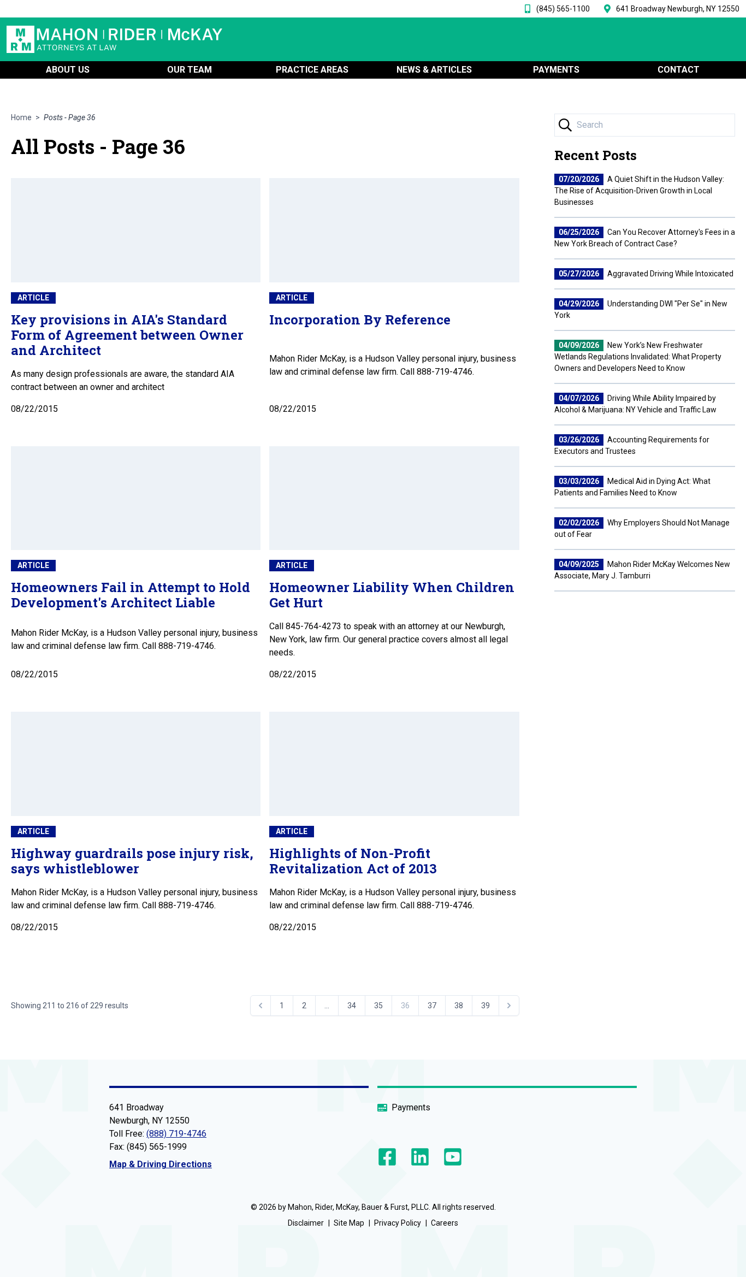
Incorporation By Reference (360, 319)
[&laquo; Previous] (260, 1005)
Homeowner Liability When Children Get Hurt (391, 594)
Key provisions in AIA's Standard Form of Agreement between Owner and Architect (127, 335)
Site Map (349, 1223)
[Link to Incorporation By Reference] (394, 230)
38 (458, 1005)
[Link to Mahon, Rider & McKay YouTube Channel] (451, 1157)
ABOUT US (68, 69)
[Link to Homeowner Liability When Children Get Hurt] (394, 498)
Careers (444, 1223)
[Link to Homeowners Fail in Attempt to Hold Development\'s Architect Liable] (135, 498)
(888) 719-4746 (176, 1133)
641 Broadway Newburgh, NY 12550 (677, 8)
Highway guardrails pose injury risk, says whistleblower (132, 860)
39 (485, 1005)
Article (33, 297)
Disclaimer (306, 1223)
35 (378, 1005)
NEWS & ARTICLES (434, 69)
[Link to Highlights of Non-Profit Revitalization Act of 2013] (394, 764)
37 (432, 1005)
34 (351, 1005)
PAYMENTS (556, 69)
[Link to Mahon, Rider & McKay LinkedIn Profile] (420, 1157)
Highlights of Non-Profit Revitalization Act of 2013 (353, 860)
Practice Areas (312, 69)
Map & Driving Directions (160, 1164)
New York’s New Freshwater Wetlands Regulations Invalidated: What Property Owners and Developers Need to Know (637, 357)
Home (21, 117)
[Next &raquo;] (509, 1005)
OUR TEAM (189, 69)
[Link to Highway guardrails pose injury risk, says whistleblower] (135, 764)
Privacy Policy (397, 1223)
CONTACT (679, 69)
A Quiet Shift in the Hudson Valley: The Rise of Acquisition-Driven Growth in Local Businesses (639, 190)
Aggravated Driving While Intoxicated (646, 273)
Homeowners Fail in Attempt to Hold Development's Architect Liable (130, 594)
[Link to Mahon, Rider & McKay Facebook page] (389, 1157)
